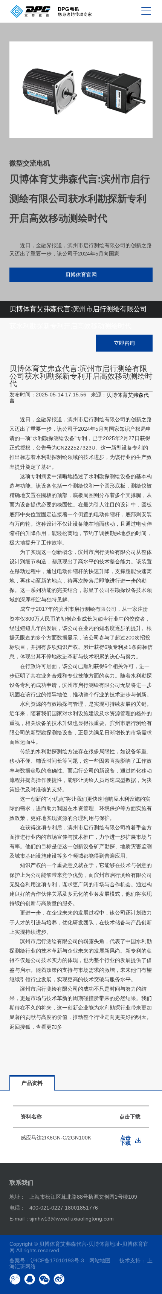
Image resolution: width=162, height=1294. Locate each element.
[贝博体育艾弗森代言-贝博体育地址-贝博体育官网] (51, 11)
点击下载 (125, 1140)
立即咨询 (124, 343)
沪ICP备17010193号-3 (57, 1260)
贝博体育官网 (81, 275)
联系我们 (21, 1182)
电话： (17, 1208)
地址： (17, 1197)
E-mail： (19, 1219)
